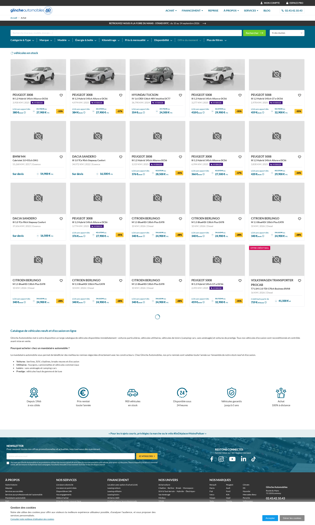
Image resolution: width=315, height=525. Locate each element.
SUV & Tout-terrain (166, 491)
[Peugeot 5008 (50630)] (276, 74)
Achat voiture (164, 484)
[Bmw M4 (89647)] (38, 136)
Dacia (212, 488)
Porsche (246, 498)
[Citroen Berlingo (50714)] (276, 198)
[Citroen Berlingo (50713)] (38, 260)
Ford (228, 491)
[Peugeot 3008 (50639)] (98, 198)
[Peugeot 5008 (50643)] (276, 136)
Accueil (13, 18)
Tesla (212, 501)
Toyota (229, 501)
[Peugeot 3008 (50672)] (98, 74)
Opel (228, 498)
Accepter (270, 518)
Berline (171, 488)
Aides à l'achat (62, 498)
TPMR (161, 501)
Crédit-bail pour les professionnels (122, 501)
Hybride (180, 491)
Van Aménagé (164, 494)
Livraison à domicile (64, 484)
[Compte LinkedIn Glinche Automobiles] (243, 459)
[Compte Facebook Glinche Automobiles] (211, 459)
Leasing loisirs (113, 494)
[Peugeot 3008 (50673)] (38, 74)
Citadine (162, 488)
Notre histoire (11, 484)
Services (250, 10)
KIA (227, 494)
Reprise (213, 10)
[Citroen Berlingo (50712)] (98, 260)
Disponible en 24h (64, 491)
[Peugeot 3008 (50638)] (157, 136)
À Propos (230, 10)
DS (244, 488)
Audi (228, 488)
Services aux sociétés (14, 491)
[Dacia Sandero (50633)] (38, 198)
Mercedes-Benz (249, 494)
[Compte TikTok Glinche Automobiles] (253, 459)
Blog (266, 10)
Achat (170, 10)
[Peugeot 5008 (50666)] (217, 74)
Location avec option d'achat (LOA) (122, 484)
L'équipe (8, 488)
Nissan (212, 498)
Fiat (211, 491)
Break (178, 488)
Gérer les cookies (292, 518)
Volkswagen (248, 501)
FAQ (7, 501)
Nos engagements (63, 494)
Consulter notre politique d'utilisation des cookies (32, 519)
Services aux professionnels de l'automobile (23, 494)
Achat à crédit (113, 498)
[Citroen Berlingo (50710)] (157, 198)
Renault (213, 484)
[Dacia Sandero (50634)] (98, 136)
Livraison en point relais (66, 488)
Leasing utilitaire (114, 491)
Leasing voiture (113, 488)
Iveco (212, 494)
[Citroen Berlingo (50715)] (217, 198)
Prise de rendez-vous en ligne (68, 501)
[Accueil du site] (31, 10)
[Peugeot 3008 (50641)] (217, 136)
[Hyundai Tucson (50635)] (157, 74)
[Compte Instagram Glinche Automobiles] (221, 459)
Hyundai (246, 491)
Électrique (190, 491)
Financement (191, 10)
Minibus (162, 498)
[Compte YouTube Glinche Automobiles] (232, 459)
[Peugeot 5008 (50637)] (217, 260)
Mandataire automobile (15, 498)
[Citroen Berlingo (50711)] (157, 260)
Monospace (188, 488)
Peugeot (229, 484)
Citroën (246, 484)
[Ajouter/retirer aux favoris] (61, 95)
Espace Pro (296, 2)
